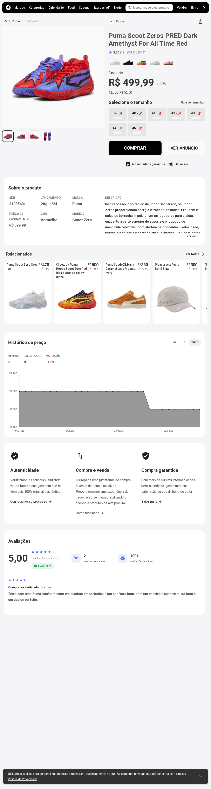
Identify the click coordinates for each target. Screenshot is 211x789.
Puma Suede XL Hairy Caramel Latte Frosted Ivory (120, 268)
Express (102, 8)
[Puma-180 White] (115, 63)
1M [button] (174, 342)
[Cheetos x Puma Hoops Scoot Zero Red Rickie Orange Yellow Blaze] (141, 63)
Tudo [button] (194, 342)
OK (201, 776)
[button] (116, 52)
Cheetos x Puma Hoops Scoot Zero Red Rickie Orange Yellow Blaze (71, 269)
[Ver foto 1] (8, 136)
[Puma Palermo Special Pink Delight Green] (168, 63)
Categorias (36, 7)
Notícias (120, 7)
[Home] (8, 7)
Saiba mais (151, 502)
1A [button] (183, 342)
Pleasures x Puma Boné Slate (167, 266)
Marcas (19, 7)
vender (182, 7)
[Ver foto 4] (47, 136)
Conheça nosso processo (31, 502)
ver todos (195, 254)
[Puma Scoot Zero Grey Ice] (155, 63)
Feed (71, 7)
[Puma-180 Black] (128, 63)
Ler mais (192, 236)
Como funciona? (90, 513)
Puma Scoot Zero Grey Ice (22, 266)
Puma (16, 21)
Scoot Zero (32, 21)
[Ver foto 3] (34, 136)
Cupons (84, 7)
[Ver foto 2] (21, 136)
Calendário (56, 7)
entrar (198, 7)
